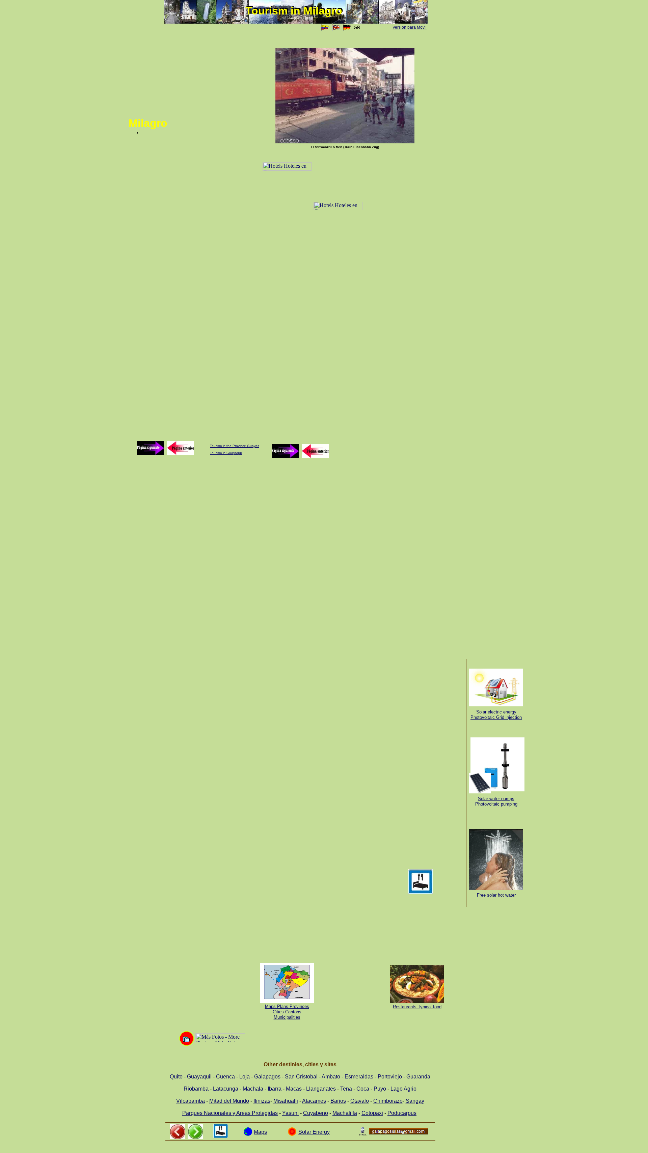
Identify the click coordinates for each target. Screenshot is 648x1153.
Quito (176, 1076)
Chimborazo (388, 1101)
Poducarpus (401, 1113)
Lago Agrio (403, 1089)
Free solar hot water (496, 895)
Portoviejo (390, 1076)
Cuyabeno (315, 1113)
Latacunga (225, 1089)
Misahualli (285, 1101)
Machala (253, 1089)
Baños (338, 1101)
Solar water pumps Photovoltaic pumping (496, 801)
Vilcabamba (190, 1101)
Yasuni (290, 1113)
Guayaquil (199, 1076)
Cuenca (225, 1076)
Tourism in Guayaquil (226, 453)
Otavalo (359, 1101)
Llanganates (321, 1089)
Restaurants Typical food (417, 1006)
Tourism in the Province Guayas (234, 446)
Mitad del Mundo (229, 1101)
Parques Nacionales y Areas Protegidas (230, 1113)
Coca (362, 1089)
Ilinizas (261, 1101)
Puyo (380, 1089)
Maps (260, 1132)
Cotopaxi (372, 1113)
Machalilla (344, 1113)
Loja (244, 1076)
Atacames (314, 1101)
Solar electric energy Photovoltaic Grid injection (496, 714)
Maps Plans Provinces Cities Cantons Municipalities (287, 1012)
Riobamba (196, 1089)
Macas (294, 1089)
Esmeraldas (359, 1076)
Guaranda (418, 1076)
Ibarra (274, 1089)
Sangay (415, 1101)
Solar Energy (314, 1132)
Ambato (331, 1076)
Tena (346, 1089)
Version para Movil (410, 27)
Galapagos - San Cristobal (286, 1076)
